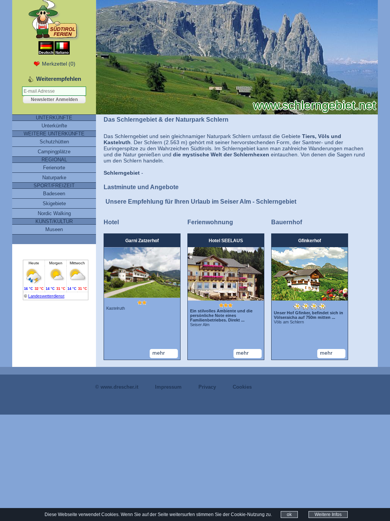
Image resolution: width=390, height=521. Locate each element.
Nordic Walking (54, 213)
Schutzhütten (54, 142)
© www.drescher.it (116, 387)
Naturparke (54, 177)
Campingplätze (54, 151)
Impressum (168, 387)
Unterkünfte (54, 126)
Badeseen (54, 193)
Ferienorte (54, 167)
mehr (158, 353)
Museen (54, 229)
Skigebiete (54, 203)
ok (289, 514)
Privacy (207, 387)
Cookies (242, 387)
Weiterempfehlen (58, 79)
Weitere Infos (328, 514)
